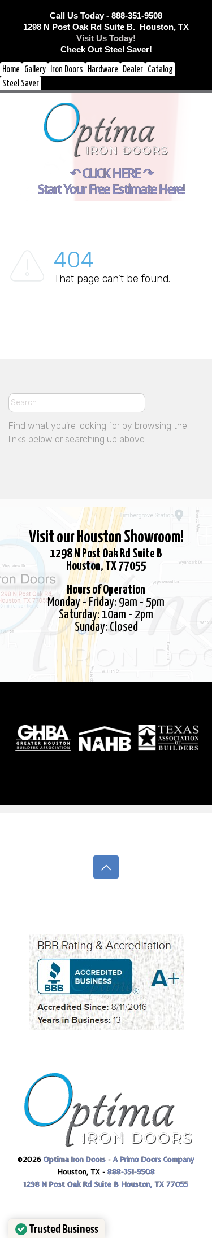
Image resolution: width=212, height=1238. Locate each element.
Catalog (160, 69)
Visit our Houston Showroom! (106, 537)
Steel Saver (20, 84)
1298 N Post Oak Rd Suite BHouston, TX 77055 (106, 560)
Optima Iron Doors (75, 1159)
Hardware (103, 69)
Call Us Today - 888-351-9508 (106, 15)
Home (11, 69)
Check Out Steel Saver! (106, 49)
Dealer (133, 69)
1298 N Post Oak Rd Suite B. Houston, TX (106, 27)
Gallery (35, 69)
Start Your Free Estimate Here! (111, 189)
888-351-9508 (131, 1171)
